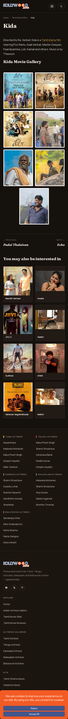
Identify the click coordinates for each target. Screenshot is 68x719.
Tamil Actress (10, 638)
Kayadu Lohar (10, 486)
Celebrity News (11, 685)
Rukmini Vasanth (12, 492)
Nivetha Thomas (45, 504)
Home (6, 17)
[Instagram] (22, 588)
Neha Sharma (10, 530)
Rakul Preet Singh (12, 454)
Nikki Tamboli (10, 467)
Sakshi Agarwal (44, 498)
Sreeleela (8, 504)
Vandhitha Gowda (12, 498)
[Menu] (52, 6)
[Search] (61, 6)
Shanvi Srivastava (45, 448)
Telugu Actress (11, 644)
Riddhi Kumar (43, 460)
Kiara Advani (9, 542)
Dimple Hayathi (11, 460)
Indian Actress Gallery (15, 610)
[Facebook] (6, 588)
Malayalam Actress (13, 657)
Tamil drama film (51, 40)
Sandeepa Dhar (11, 517)
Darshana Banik (44, 454)
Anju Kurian (42, 492)
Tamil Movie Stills (19, 17)
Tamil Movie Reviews (14, 622)
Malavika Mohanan (13, 448)
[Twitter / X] (14, 588)
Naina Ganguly (11, 536)
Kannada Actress (12, 650)
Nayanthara (9, 442)
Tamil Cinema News (14, 678)
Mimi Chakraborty (12, 523)
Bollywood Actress (13, 663)
